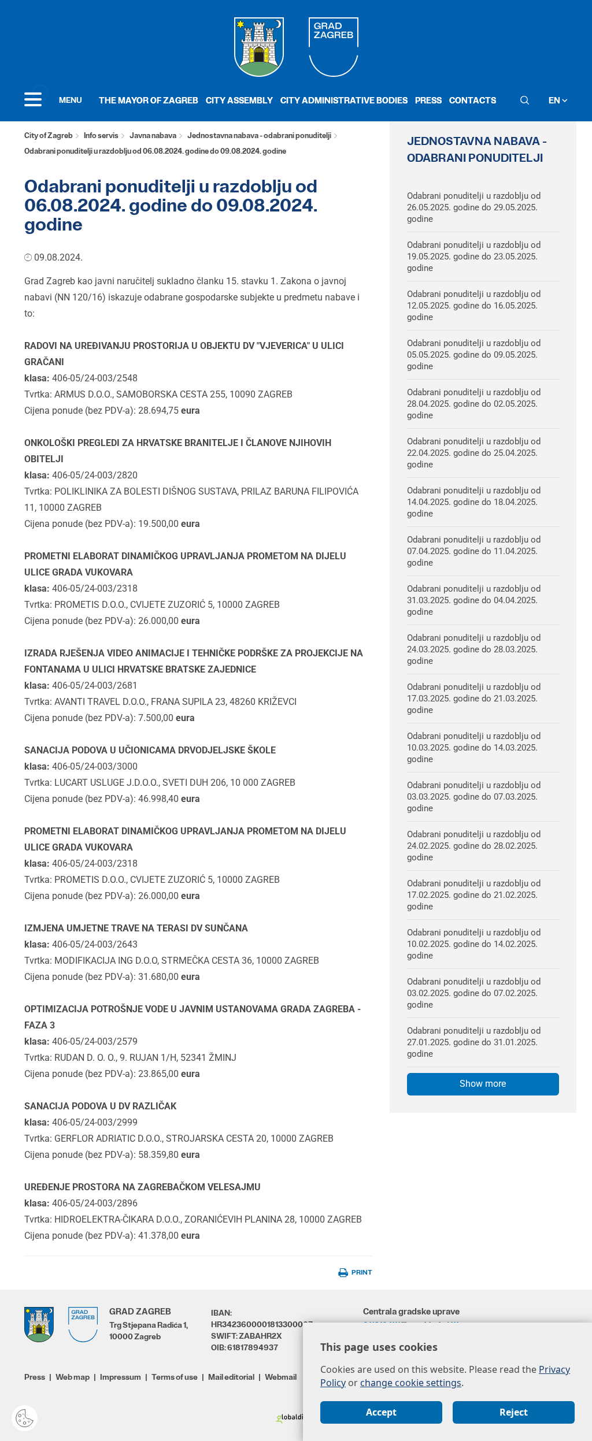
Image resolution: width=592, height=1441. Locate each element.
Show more (483, 1083)
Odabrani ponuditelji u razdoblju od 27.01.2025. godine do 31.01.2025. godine (474, 1042)
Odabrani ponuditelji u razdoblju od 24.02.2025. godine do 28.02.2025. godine (474, 846)
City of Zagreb (48, 135)
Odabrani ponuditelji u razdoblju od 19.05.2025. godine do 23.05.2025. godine (474, 256)
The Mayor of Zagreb (148, 100)
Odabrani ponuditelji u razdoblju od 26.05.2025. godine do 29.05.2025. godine (474, 207)
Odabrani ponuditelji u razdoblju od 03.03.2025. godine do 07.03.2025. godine (474, 797)
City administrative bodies (344, 100)
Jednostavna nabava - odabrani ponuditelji (259, 135)
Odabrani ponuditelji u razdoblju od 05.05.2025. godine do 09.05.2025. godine (474, 355)
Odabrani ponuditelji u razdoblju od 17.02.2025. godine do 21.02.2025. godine (474, 895)
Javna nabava (153, 135)
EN (555, 100)
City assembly (239, 100)
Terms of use (174, 1376)
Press (428, 100)
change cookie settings (410, 1382)
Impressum (120, 1376)
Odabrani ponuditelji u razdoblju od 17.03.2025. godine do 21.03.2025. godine (474, 698)
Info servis (101, 135)
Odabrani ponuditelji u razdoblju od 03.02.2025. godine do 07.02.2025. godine (474, 993)
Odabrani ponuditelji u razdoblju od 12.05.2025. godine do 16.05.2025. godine (474, 305)
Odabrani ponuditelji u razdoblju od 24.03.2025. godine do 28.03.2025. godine (474, 649)
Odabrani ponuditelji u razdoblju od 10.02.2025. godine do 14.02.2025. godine (474, 944)
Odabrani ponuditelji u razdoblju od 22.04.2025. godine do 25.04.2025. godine (474, 453)
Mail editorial (231, 1376)
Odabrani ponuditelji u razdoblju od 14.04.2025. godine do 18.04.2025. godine (474, 502)
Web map (73, 1376)
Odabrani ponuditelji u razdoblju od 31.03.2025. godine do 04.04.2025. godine (474, 600)
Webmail (281, 1376)
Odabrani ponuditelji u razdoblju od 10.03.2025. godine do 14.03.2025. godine (474, 747)
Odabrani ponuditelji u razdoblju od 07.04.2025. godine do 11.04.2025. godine (474, 551)
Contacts (472, 100)
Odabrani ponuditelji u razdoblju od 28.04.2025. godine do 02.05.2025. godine (474, 404)
